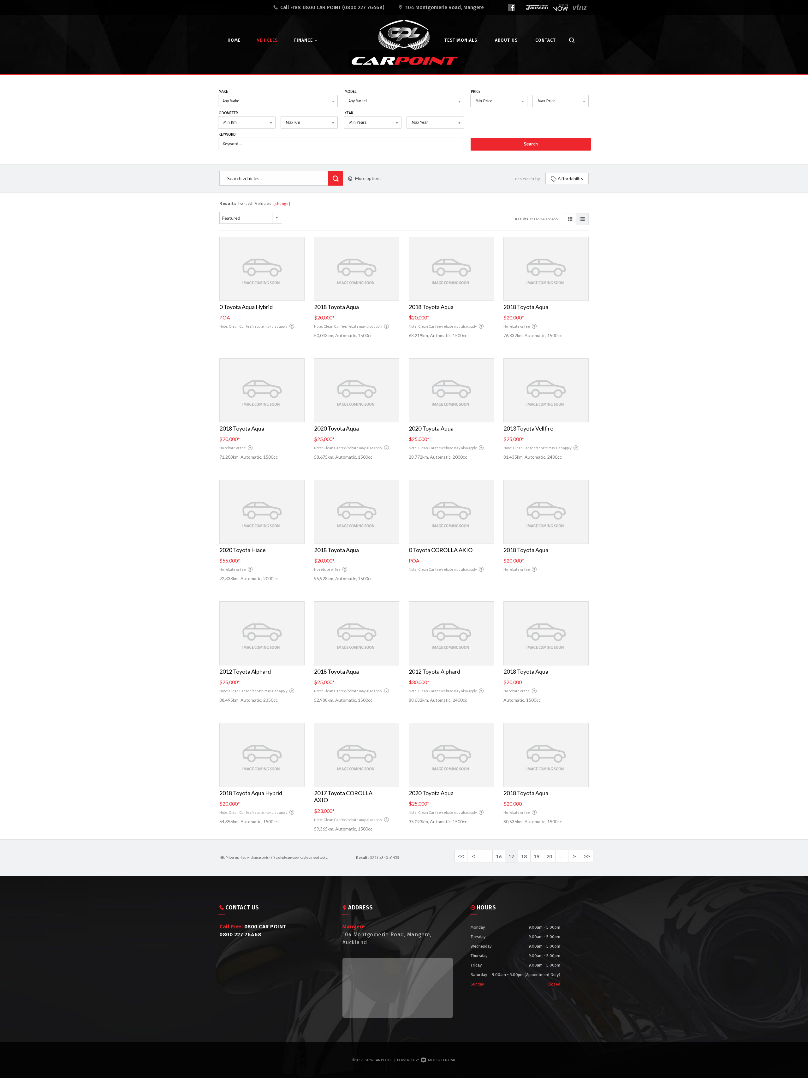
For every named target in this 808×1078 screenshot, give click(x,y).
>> (587, 856)
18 (524, 856)
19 (536, 856)
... (486, 856)
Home (234, 40)
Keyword (227, 134)
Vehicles (267, 40)
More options (368, 178)
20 (549, 856)
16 (499, 856)
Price (475, 91)
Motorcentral (442, 1060)
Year (349, 113)
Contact (545, 40)
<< (461, 856)
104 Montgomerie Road (444, 7)
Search (531, 144)
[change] (282, 203)
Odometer (228, 113)
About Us (506, 40)
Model (351, 91)
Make (223, 91)
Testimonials (460, 40)
